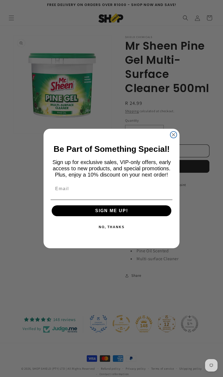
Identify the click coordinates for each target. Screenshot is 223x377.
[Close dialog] (173, 134)
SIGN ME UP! (111, 210)
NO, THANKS (112, 227)
